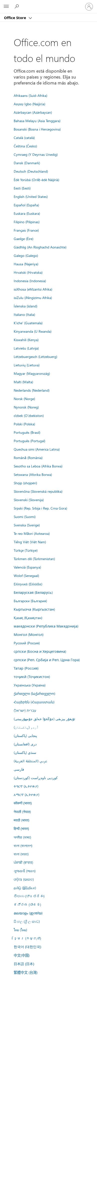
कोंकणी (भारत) (23, 803)
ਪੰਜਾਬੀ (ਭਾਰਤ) (23, 862)
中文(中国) (22, 955)
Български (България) (30, 600)
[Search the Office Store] (17, 6)
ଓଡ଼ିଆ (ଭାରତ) (24, 879)
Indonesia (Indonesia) (30, 280)
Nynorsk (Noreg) (26, 407)
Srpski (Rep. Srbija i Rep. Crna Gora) (40, 508)
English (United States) (31, 196)
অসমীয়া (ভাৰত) (22, 837)
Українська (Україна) (30, 684)
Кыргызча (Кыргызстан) (34, 609)
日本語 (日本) (24, 963)
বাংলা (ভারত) (21, 853)
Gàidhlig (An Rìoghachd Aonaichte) (40, 247)
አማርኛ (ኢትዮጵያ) (26, 794)
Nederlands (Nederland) (31, 390)
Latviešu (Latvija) (26, 348)
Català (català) (24, 137)
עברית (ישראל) (25, 710)
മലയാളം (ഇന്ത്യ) (28, 912)
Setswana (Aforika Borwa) (33, 474)
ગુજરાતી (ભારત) (25, 870)
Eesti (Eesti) (22, 188)
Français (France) (26, 230)
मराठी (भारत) (21, 819)
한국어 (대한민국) (27, 946)
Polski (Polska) (24, 423)
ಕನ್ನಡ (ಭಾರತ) (27, 904)
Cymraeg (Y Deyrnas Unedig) (36, 154)
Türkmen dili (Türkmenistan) (34, 558)
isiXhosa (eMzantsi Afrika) (33, 289)
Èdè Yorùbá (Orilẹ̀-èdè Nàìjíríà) (36, 179)
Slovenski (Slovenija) (29, 499)
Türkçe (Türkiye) (26, 550)
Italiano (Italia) (24, 314)
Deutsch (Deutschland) (31, 171)
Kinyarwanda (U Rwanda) (32, 331)
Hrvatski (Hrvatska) (28, 272)
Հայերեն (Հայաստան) (34, 701)
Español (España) (26, 204)
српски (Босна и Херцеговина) (40, 651)
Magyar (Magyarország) (32, 373)
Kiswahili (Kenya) (26, 339)
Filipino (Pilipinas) (27, 221)
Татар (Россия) (26, 668)
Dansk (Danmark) (27, 162)
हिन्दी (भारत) (21, 828)
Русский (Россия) (27, 642)
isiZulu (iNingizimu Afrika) (33, 297)
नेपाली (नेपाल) (22, 811)
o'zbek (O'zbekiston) (29, 415)
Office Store (15, 17)
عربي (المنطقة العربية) (30, 760)
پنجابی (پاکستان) (25, 735)
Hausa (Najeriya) (26, 263)
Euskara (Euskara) (27, 213)
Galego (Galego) (26, 255)
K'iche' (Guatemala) (28, 322)
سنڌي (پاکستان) (25, 752)
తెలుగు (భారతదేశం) (29, 896)
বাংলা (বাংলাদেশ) (23, 845)
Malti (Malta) (23, 381)
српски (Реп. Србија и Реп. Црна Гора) (47, 659)
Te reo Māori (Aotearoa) (32, 533)
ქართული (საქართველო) (34, 693)
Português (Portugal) (29, 440)
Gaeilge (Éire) (23, 238)
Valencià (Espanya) (27, 567)
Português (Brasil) (27, 432)
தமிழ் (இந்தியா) (25, 887)
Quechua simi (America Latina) (37, 449)
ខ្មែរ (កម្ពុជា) (27, 938)
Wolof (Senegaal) (26, 575)
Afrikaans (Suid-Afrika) (30, 95)
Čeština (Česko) (25, 145)
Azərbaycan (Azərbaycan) (33, 112)
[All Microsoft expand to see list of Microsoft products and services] (6, 7)
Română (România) (28, 457)
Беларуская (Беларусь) (33, 592)
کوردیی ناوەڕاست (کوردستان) (36, 777)
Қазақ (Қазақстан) (28, 617)
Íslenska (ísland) (25, 305)
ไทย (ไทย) (20, 929)
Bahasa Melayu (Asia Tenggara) (37, 120)
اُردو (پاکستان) (26, 727)
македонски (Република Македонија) (46, 626)
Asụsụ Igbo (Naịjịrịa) (29, 103)
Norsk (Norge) (24, 398)
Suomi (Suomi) (25, 516)
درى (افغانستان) (25, 743)
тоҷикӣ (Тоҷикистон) (32, 676)
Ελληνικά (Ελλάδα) (28, 583)
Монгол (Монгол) (29, 634)
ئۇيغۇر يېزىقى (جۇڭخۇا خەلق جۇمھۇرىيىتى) (44, 718)
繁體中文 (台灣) (26, 972)
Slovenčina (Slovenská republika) (38, 491)
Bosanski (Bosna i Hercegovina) (37, 129)
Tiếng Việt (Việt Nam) (30, 541)
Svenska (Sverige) (27, 524)
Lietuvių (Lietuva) (27, 364)
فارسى (19, 769)
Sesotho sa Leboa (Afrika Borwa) (38, 465)
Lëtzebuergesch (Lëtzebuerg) (35, 356)
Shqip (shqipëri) (25, 482)
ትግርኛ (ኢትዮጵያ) (26, 786)
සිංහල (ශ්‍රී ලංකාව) (27, 921)
